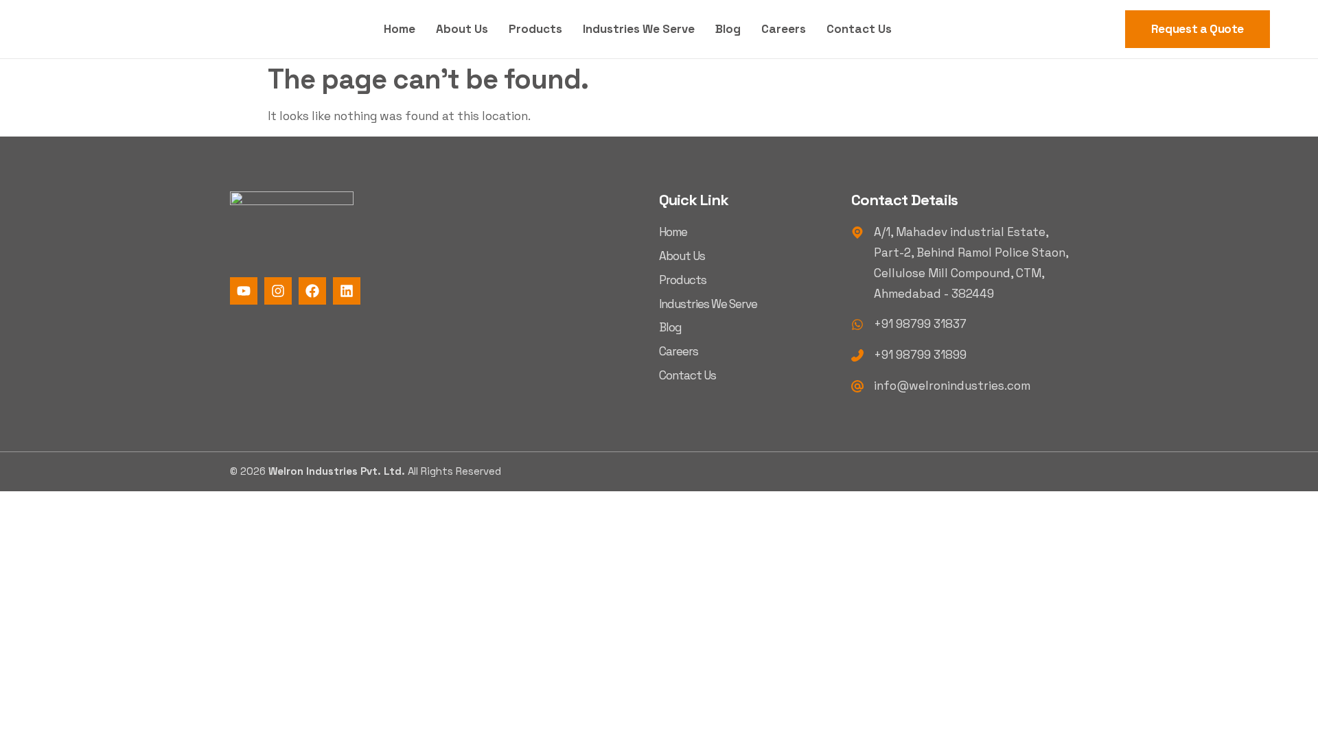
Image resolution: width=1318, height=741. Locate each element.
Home (399, 28)
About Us (462, 28)
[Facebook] (312, 291)
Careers (783, 28)
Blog (728, 28)
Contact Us (859, 28)
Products (535, 28)
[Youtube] (243, 291)
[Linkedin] (346, 291)
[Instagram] (278, 291)
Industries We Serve (639, 28)
